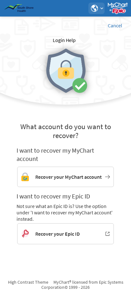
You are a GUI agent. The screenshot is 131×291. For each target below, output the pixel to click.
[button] (96, 8)
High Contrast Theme (28, 282)
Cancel (115, 25)
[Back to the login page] (22, 8)
